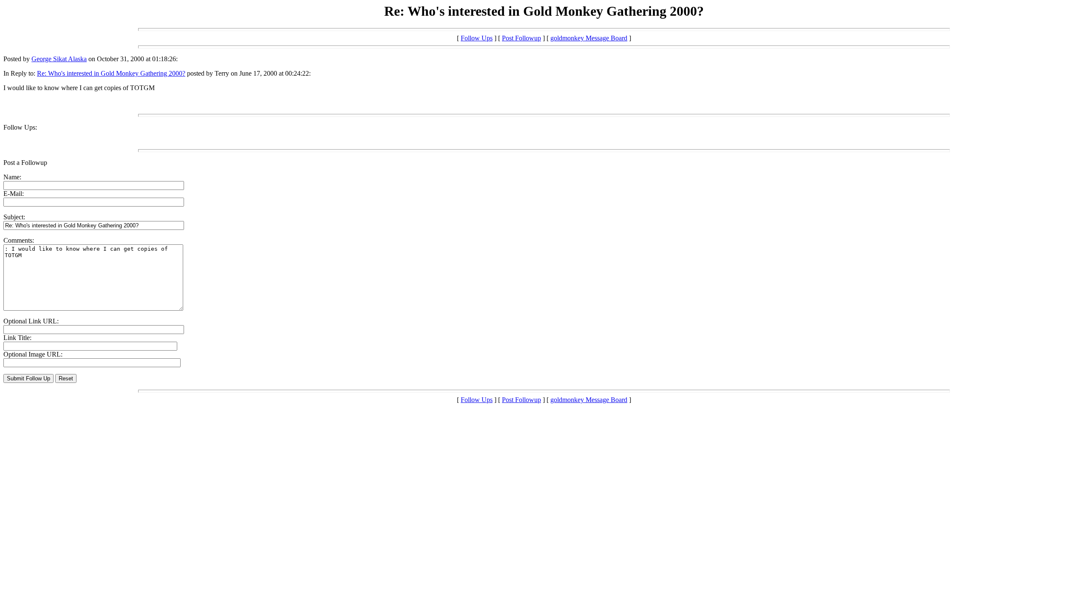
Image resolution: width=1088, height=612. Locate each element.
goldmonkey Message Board (588, 38)
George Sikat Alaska (59, 58)
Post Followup (521, 38)
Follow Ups (477, 38)
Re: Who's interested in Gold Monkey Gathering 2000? (111, 73)
